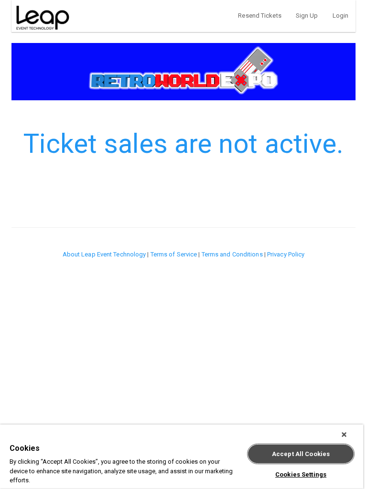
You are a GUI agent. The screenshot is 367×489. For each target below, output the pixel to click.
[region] (181, 457)
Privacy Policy (285, 254)
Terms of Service (174, 254)
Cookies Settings (300, 474)
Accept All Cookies (301, 453)
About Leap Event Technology (104, 254)
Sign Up (307, 15)
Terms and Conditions (232, 254)
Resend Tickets (259, 15)
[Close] (344, 434)
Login (341, 15)
